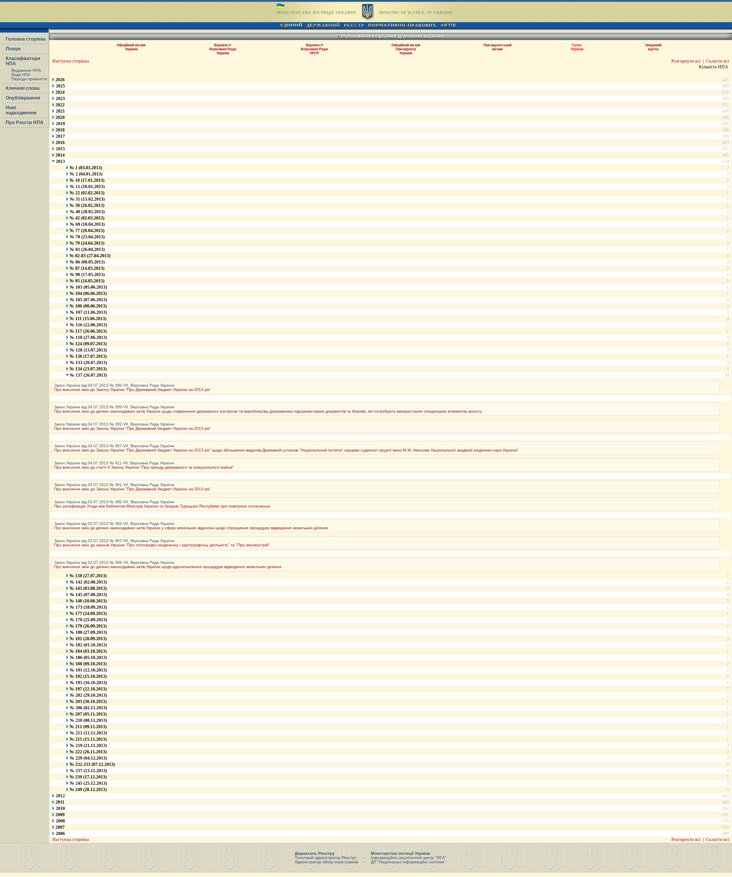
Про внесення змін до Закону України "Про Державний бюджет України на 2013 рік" (132, 389)
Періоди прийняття (29, 79)
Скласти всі (717, 61)
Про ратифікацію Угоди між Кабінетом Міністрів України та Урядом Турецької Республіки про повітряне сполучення (162, 506)
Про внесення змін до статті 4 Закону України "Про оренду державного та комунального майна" (144, 467)
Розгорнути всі (686, 61)
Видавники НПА (26, 70)
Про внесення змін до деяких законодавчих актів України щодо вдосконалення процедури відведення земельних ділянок (167, 567)
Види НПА (20, 75)
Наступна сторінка (70, 61)
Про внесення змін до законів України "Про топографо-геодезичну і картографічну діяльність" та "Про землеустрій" (162, 545)
